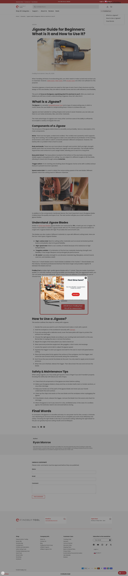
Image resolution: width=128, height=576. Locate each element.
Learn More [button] (76, 294)
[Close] (85, 278)
